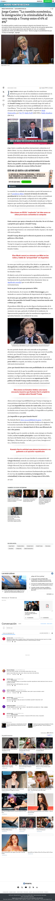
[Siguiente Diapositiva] (52, 610)
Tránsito (46, 892)
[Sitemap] (37, 887)
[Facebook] (18, 887)
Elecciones (48, 546)
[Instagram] (29, 887)
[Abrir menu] (2, 5)
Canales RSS (6, 892)
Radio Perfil (29, 113)
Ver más (49, 594)
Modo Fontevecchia (28, 548)
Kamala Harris (30, 546)
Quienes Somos (12, 892)
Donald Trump (39, 546)
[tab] (8, 633)
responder (9, 641)
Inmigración (18, 548)
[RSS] (33, 887)
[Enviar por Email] (3, 100)
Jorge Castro (11, 546)
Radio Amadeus (46, 113)
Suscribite (48, 1)
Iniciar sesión (43, 623)
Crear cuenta (49, 623)
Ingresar (39, 1)
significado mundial (14, 282)
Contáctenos (20, 892)
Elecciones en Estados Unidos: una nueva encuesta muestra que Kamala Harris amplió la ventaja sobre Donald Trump (30, 392)
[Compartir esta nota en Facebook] (3, 87)
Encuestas (11, 548)
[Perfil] (27, 884)
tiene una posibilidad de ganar (30, 420)
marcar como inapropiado (49, 642)
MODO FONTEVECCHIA (7, 8)
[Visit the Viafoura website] (50, 732)
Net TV (21, 113)
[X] (22, 887)
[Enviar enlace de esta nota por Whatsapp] (3, 96)
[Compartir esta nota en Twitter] (3, 92)
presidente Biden (18, 194)
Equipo (30, 892)
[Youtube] (26, 887)
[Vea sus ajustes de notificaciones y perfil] (53, 1)
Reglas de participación (38, 892)
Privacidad (25, 892)
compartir (44, 641)
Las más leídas (8, 573)
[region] (27, 678)
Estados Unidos (20, 546)
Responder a (12, 680)
